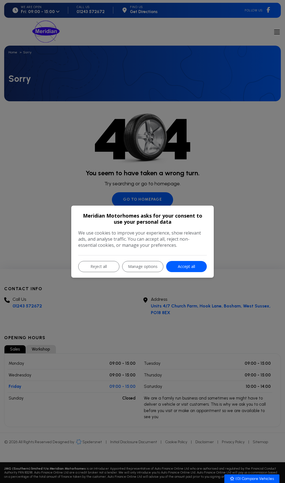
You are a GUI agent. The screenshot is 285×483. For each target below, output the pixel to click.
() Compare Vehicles (254, 478)
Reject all (98, 266)
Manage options (143, 266)
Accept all (186, 266)
